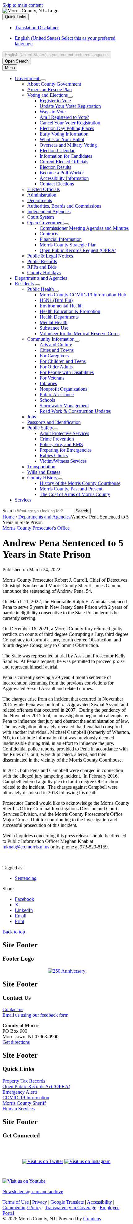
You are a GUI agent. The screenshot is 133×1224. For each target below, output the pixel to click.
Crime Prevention (57, 438)
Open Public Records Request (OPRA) (78, 250)
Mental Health (53, 322)
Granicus (92, 1218)
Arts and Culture (56, 344)
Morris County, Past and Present (71, 488)
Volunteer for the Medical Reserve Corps (79, 333)
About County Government (54, 84)
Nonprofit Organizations (63, 389)
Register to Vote (55, 100)
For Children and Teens (63, 361)
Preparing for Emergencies (66, 450)
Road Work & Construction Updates (75, 411)
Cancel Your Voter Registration (70, 122)
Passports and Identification (54, 422)
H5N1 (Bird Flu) (56, 300)
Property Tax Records (23, 1081)
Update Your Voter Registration (70, 106)
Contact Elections (57, 183)
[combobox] (56, 54)
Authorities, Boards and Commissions (64, 206)
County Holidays (44, 272)
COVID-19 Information (25, 1097)
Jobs (31, 416)
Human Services (18, 1108)
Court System (40, 217)
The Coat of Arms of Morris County (75, 494)
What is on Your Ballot (62, 139)
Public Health (40, 289)
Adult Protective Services (64, 433)
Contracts (49, 233)
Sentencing (25, 878)
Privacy (39, 1202)
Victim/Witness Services (63, 461)
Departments (39, 200)
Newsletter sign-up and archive (32, 1191)
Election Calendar (57, 150)
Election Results (55, 167)
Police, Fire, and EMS (61, 444)
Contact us (12, 1009)
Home (8, 516)
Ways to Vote (53, 111)
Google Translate (67, 1202)
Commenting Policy (21, 1207)
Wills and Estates (43, 472)
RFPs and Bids (42, 267)
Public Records (42, 261)
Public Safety (40, 427)
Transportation (41, 466)
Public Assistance (57, 394)
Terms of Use (15, 1202)
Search (9, 510)
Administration (41, 194)
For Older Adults (56, 366)
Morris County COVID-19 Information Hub (83, 294)
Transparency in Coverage (70, 1207)
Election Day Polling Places (67, 128)
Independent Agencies (49, 211)
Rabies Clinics (54, 455)
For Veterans (52, 377)
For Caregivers (54, 355)
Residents (24, 283)
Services (23, 499)
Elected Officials (43, 189)
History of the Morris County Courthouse (80, 483)
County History (42, 477)
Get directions (16, 1042)
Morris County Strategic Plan (68, 244)
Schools (47, 400)
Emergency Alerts (19, 1092)
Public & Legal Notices (50, 255)
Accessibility (99, 1202)
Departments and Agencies (41, 278)
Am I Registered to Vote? (64, 117)
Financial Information (61, 239)
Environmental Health (61, 305)
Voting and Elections (47, 95)
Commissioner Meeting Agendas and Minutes (84, 228)
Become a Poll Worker (62, 172)
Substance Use (54, 328)
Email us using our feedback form (35, 1015)
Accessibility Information (64, 178)
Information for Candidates (66, 156)
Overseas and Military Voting (68, 145)
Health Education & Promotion (70, 311)
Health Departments (59, 316)
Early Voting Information (64, 133)
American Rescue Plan (49, 89)
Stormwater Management (64, 405)
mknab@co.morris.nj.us (25, 846)
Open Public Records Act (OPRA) (36, 1086)
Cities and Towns (57, 350)
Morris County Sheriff (24, 1103)
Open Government (45, 222)
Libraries (48, 383)
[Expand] (43, 80)
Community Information (51, 339)
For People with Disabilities (67, 372)
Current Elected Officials (64, 161)
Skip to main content (22, 5)
